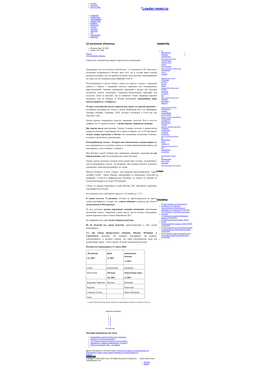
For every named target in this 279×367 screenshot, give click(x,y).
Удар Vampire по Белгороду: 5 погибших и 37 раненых (173, 209)
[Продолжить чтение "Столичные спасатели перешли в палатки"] (177, 214)
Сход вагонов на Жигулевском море (176, 230)
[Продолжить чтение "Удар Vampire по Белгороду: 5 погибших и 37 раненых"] (177, 206)
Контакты (94, 5)
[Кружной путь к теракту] (166, 74)
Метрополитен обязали (168, 59)
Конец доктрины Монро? (169, 107)
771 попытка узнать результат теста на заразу (109, 341)
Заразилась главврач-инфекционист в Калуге (108, 343)
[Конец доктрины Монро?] (166, 103)
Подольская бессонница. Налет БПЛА (176, 224)
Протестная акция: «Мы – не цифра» (105, 345)
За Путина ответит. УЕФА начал (171, 68)
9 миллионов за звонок (168, 156)
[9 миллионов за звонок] (166, 152)
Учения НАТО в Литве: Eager (170, 88)
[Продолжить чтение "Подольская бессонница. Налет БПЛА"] (177, 222)
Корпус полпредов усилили (169, 136)
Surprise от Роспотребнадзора (102, 339)
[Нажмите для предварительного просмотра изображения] (95, 56)
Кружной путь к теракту (168, 78)
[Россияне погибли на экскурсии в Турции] (166, 125)
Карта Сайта (95, 7)
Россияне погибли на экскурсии (171, 127)
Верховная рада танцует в (169, 146)
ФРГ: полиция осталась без (169, 98)
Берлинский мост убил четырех (171, 165)
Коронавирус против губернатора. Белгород (108, 337)
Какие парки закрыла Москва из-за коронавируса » (118, 353)
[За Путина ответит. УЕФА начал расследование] (167, 67)
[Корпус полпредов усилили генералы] (166, 134)
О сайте (93, 3)
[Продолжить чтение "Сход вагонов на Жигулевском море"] (176, 228)
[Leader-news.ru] (154, 8)
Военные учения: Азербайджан (171, 117)
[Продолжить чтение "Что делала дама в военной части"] (175, 234)
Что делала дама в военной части (175, 236)
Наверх (89, 355)
